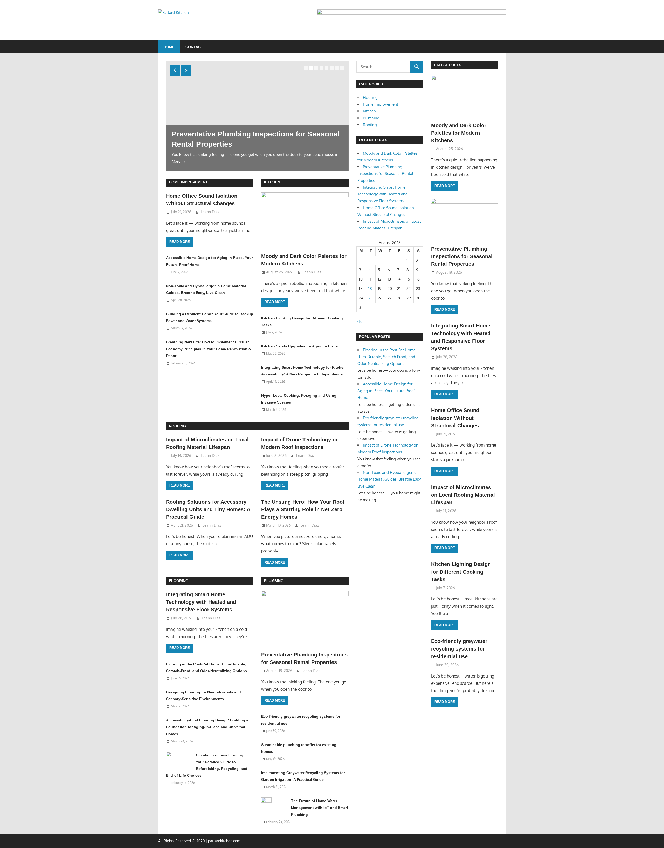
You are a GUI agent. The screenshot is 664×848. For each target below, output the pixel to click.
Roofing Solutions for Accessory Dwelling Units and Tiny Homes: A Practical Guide (208, 509)
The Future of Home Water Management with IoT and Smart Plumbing (319, 808)
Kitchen (272, 182)
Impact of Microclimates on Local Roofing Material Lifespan (463, 494)
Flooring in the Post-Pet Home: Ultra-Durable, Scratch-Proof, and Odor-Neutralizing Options (387, 356)
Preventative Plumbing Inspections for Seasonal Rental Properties (385, 173)
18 (370, 288)
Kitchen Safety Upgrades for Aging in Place (299, 346)
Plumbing (273, 581)
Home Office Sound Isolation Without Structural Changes (455, 417)
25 (370, 298)
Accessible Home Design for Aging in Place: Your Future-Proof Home (386, 390)
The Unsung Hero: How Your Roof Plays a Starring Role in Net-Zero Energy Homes (302, 509)
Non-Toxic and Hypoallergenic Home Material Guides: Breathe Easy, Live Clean (389, 479)
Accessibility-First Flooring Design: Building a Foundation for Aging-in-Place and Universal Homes (207, 727)
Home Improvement (188, 182)
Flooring (178, 581)
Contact (194, 47)
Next (186, 70)
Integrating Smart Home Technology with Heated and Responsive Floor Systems (201, 602)
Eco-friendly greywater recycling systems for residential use (459, 648)
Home (169, 47)
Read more (179, 242)
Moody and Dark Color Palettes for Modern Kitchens (458, 132)
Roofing (177, 426)
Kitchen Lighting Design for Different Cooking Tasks (461, 571)
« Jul (359, 321)
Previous (175, 70)
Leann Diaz (210, 212)
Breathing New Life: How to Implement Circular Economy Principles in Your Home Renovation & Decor (208, 349)
